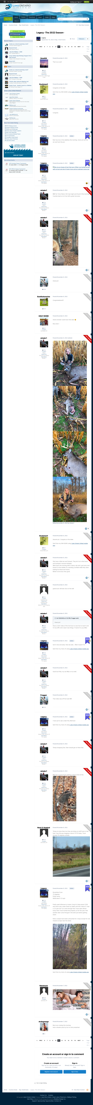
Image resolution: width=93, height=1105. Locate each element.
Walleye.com (12, 105)
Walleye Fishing (71, 1097)
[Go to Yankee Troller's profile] (6, 56)
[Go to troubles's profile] (6, 82)
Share (73, 39)
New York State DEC (11, 132)
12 (62, 46)
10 (55, 46)
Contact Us (43, 1095)
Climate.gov (15, 129)
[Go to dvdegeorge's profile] (44, 1027)
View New (8, 19)
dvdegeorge (44, 1022)
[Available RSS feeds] (87, 1090)
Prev (40, 46)
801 (45, 96)
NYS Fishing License (11, 126)
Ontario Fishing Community (16, 108)
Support (34, 1101)
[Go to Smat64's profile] (44, 63)
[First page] (37, 47)
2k (44, 1033)
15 (71, 46)
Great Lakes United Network (12, 90)
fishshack (44, 986)
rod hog (44, 585)
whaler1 (11, 62)
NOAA (7, 129)
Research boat (13, 48)
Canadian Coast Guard (12, 137)
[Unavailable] (70, 363)
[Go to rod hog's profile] (44, 590)
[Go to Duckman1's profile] (44, 89)
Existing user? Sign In (75, 2)
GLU (16, 1)
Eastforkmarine (43, 297)
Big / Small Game (60, 39)
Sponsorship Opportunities (45, 1101)
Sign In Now (74, 1071)
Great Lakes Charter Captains (13, 130)
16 (75, 46)
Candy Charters (10, 152)
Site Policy (30, 1099)
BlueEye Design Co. (60, 1099)
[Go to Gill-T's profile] (6, 52)
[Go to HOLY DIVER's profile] (44, 321)
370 (44, 308)
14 (68, 46)
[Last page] (83, 47)
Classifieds (32, 17)
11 (58, 46)
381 (45, 328)
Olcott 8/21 (12, 61)
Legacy (43, 38)
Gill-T (10, 53)
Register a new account (51, 1071)
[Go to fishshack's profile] (44, 991)
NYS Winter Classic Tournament (17, 169)
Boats (40, 17)
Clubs (46, 17)
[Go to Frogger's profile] (44, 282)
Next (79, 46)
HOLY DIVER (44, 316)
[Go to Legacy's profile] (38, 39)
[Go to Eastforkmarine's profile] (44, 302)
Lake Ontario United (14, 93)
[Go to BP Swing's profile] (6, 86)
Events (23, 17)
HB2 (10, 49)
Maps (53, 17)
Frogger (43, 277)
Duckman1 (43, 84)
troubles (11, 83)
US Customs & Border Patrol (13, 134)
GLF (11, 1)
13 (65, 46)
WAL (14, 1)
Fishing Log (12, 118)
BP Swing (11, 87)
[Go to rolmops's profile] (6, 44)
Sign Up (86, 1)
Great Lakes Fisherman (12, 139)
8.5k (44, 202)
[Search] (87, 19)
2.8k (44, 289)
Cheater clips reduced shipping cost (19, 81)
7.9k (44, 121)
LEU (8, 1)
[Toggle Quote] (55, 618)
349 (44, 998)
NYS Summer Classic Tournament (17, 163)
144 (44, 839)
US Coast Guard (10, 135)
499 (44, 70)
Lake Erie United (13, 97)
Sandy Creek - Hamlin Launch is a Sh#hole (20, 85)
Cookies (50, 1095)
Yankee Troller (12, 58)
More (16, 21)
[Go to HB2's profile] (6, 48)
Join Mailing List (13, 114)
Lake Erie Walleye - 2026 (15, 52)
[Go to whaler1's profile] (6, 62)
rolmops (11, 45)
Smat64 (43, 58)
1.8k (44, 597)
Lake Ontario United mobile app (79, 649)
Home (16, 17)
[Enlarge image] (71, 168)
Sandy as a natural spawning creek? (18, 44)
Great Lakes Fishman (14, 100)
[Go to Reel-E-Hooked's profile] (44, 833)
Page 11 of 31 (88, 49)
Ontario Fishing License (12, 127)
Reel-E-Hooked (43, 828)
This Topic (80, 19)
